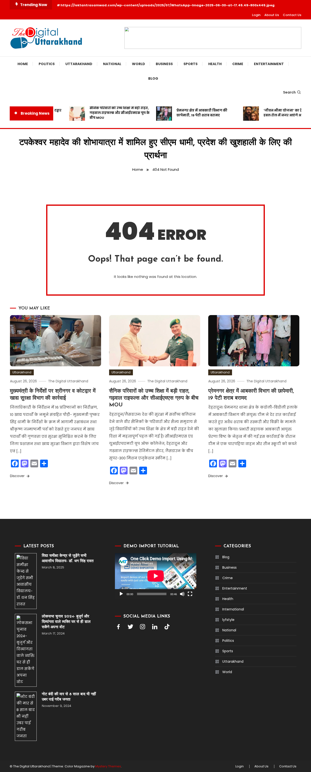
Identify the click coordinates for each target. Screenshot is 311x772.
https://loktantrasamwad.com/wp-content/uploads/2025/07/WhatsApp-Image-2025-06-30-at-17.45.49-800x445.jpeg (167, 5)
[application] (155, 576)
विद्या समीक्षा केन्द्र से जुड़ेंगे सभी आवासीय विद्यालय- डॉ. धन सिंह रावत (68, 558)
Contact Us (292, 15)
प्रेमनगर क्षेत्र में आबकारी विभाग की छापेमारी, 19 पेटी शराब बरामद (196, 113)
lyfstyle (228, 619)
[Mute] (182, 594)
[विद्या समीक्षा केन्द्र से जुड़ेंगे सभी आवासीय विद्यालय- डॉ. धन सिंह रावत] (26, 581)
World (138, 63)
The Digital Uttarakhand (68, 381)
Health (215, 63)
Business (164, 63)
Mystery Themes (108, 766)
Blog (153, 78)
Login (256, 15)
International (233, 609)
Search (289, 92)
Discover (18, 475)
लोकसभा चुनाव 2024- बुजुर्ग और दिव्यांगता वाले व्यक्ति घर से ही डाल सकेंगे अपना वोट (66, 622)
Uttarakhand (78, 63)
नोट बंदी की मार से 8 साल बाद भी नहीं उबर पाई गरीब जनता (69, 697)
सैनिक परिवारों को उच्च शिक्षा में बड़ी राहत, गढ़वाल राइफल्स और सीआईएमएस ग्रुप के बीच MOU (114, 113)
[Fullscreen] (190, 594)
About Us (271, 15)
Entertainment (269, 63)
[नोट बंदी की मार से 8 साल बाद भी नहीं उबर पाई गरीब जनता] (26, 716)
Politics (47, 63)
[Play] (121, 594)
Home (22, 63)
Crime (237, 63)
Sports (190, 63)
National (112, 63)
